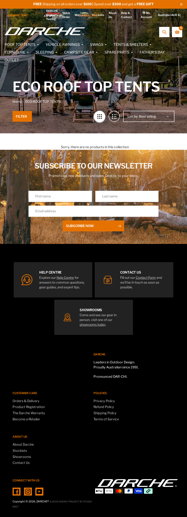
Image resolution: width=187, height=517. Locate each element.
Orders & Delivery (26, 401)
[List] (114, 116)
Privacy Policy (104, 401)
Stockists (20, 451)
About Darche (23, 444)
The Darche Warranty (29, 413)
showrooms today (92, 324)
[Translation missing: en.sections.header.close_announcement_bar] (181, 4)
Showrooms (22, 457)
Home (17, 102)
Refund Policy (104, 407)
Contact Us (21, 463)
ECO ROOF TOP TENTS (43, 102)
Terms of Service (106, 419)
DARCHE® (42, 501)
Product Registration (29, 407)
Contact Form (146, 277)
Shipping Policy (105, 413)
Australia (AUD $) (169, 15)
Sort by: (132, 116)
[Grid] (99, 116)
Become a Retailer (26, 419)
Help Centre (65, 277)
